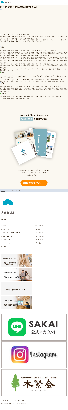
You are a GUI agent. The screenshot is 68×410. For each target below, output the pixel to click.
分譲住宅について (6, 236)
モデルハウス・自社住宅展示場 (10, 232)
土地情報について (6, 239)
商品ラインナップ (6, 229)
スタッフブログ (39, 236)
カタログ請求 (39, 239)
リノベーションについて (8, 243)
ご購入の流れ (39, 232)
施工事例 (4, 246)
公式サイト (4, 400)
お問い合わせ (39, 243)
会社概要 (37, 229)
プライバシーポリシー (17, 400)
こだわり (4, 226)
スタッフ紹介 (39, 226)
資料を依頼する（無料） (32, 183)
